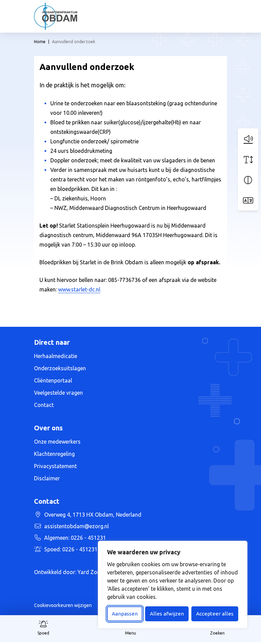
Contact (44, 405)
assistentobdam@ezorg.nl (76, 526)
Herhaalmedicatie (55, 356)
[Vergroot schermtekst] (248, 159)
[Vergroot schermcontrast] (248, 180)
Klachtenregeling (54, 454)
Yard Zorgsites (95, 572)
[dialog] (172, 584)
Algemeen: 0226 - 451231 (75, 538)
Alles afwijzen (167, 614)
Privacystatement (55, 466)
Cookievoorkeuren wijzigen (63, 605)
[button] (248, 138)
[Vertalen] (248, 200)
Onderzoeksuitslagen (60, 368)
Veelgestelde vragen (58, 393)
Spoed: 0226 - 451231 (81, 549)
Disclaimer (47, 478)
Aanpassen (125, 614)
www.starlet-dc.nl (79, 289)
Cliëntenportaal (53, 380)
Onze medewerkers (57, 442)
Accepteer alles (214, 614)
